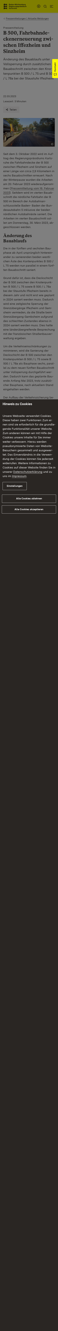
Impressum (19, 476)
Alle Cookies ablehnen (29, 498)
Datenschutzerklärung (27, 471)
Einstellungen (15, 486)
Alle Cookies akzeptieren (29, 509)
